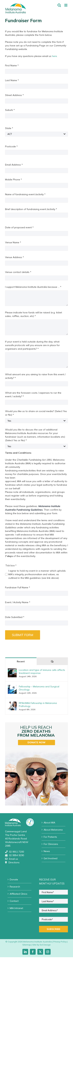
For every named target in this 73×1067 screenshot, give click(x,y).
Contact (14, 900)
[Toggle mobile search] (59, 5)
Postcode (11, 146)
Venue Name (13, 242)
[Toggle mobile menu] (66, 5)
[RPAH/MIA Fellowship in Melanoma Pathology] (12, 703)
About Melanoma (53, 829)
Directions (14, 862)
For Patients (50, 836)
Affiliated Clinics (18, 893)
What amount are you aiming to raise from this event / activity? (35, 376)
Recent (21, 661)
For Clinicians (51, 844)
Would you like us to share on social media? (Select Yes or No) (36, 413)
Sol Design (45, 944)
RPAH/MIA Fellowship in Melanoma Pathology (38, 705)
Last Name (12, 80)
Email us (13, 858)
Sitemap (26, 944)
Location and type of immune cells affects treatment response (42, 671)
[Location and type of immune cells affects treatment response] (12, 670)
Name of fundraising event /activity (25, 194)
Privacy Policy (60, 941)
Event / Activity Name (17, 602)
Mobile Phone (13, 179)
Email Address (14, 164)
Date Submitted (14, 617)
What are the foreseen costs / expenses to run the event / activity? (33, 394)
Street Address (14, 95)
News (47, 851)
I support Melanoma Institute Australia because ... (33, 286)
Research (15, 886)
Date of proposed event (19, 227)
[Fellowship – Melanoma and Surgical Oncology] (12, 686)
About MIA (49, 822)
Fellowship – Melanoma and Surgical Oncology (39, 688)
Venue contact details (18, 272)
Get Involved (50, 858)
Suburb (10, 109)
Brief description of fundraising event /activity (31, 209)
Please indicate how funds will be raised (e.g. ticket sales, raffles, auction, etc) (33, 314)
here (54, 56)
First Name (12, 65)
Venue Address (14, 257)
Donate (14, 879)
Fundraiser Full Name (17, 587)
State (9, 128)
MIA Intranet (16, 908)
